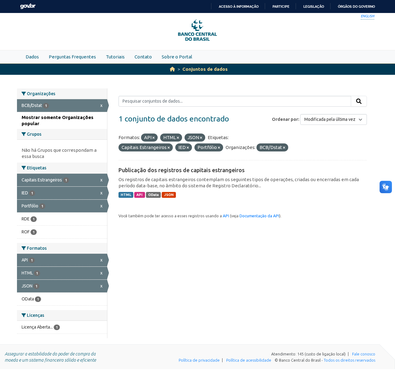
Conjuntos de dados (205, 69)
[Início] (172, 69)
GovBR (27, 6)
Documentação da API (259, 216)
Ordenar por (285, 119)
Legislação (313, 6)
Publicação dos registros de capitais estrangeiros (181, 170)
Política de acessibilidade (248, 360)
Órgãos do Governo (356, 6)
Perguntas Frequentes (72, 56)
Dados (32, 56)
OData (153, 195)
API (139, 195)
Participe (280, 6)
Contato (143, 56)
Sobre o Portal (177, 56)
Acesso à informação (239, 6)
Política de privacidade (199, 360)
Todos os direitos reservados (349, 360)
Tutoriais (115, 56)
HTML (126, 195)
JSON (169, 195)
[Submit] (359, 101)
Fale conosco (363, 354)
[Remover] (153, 138)
